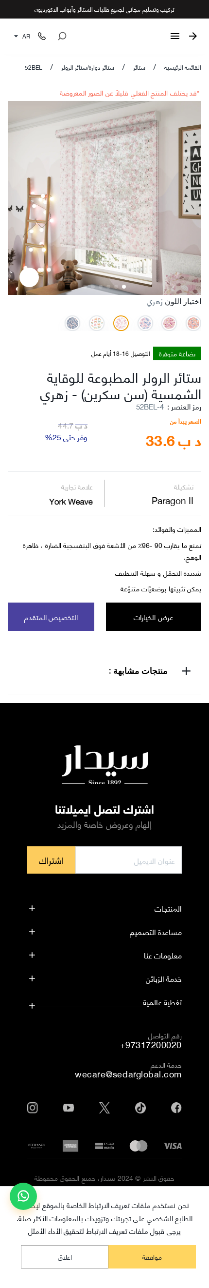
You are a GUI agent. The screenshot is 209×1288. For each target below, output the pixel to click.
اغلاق (65, 1256)
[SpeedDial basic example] (23, 1196)
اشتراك (51, 860)
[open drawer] (175, 36)
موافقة (152, 1256)
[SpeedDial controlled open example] (29, 277)
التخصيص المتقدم (51, 617)
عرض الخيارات (153, 617)
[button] (104, 672)
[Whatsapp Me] (23, 1200)
